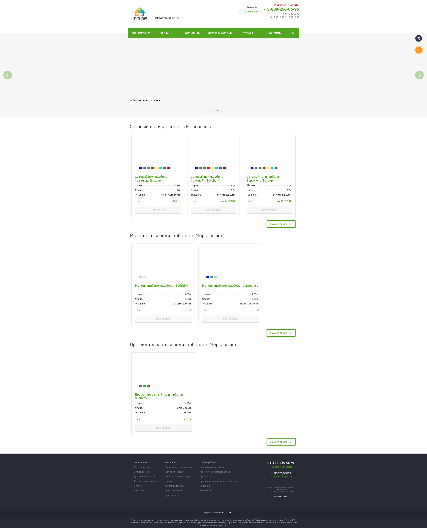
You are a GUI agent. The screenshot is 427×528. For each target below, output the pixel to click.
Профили (205, 485)
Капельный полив (174, 485)
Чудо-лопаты (172, 495)
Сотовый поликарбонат (213, 467)
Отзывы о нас (141, 471)
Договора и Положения (147, 481)
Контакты (275, 33)
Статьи (138, 485)
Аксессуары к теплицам (178, 476)
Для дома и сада (174, 471)
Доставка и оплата (220, 33)
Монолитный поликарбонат (215, 471)
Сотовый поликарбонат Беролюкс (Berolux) (264, 178)
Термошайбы (207, 490)
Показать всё (279, 224)
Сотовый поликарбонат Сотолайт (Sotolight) (208, 178)
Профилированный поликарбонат (218, 481)
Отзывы (248, 33)
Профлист (205, 476)
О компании (192, 33)
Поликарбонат (140, 33)
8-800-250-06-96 (283, 9)
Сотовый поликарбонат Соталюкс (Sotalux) (152, 178)
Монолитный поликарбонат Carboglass (230, 285)
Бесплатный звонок (282, 467)
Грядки (168, 481)
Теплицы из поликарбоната (180, 467)
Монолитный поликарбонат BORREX (161, 285)
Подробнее (157, 210)
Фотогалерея (141, 467)
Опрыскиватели (173, 490)
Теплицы (166, 33)
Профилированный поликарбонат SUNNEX (159, 396)
